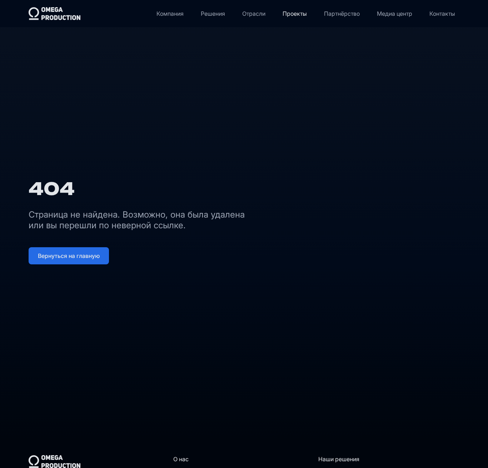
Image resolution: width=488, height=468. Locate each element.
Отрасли (253, 13)
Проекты (295, 13)
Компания (170, 13)
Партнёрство (342, 13)
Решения (213, 13)
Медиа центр (394, 13)
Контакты (442, 13)
